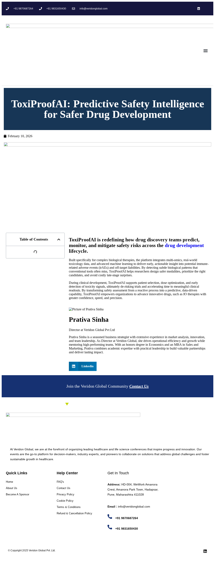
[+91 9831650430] (110, 527)
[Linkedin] (199, 8)
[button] (205, 50)
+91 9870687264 (126, 518)
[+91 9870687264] (110, 516)
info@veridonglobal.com (134, 506)
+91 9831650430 (126, 528)
